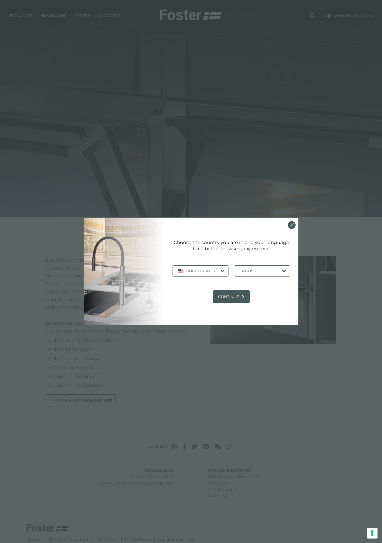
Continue (228, 296)
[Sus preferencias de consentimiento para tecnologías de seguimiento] (372, 533)
